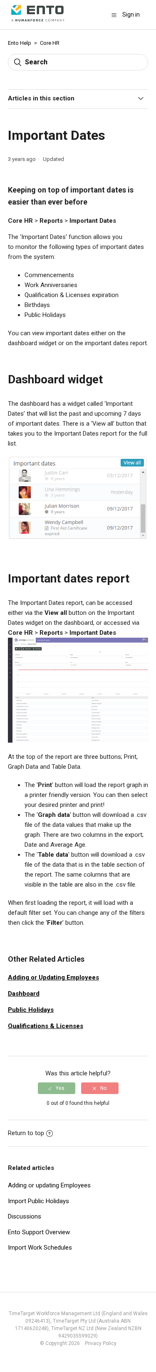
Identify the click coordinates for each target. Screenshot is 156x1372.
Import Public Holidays (38, 1201)
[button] (113, 15)
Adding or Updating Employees (53, 977)
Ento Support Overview (39, 1232)
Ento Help (19, 43)
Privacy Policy (98, 1343)
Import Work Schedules (40, 1247)
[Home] (38, 23)
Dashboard (24, 993)
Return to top (26, 1133)
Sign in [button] (131, 14)
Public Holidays (31, 1010)
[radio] (56, 1088)
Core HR (49, 43)
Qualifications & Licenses (45, 1026)
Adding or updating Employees (49, 1185)
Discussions (24, 1216)
